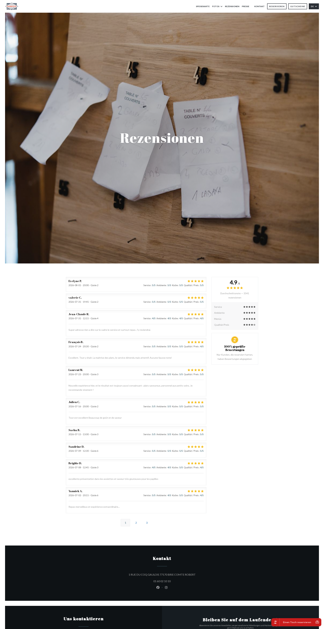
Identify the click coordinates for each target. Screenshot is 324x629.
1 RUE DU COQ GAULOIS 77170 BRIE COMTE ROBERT (177, 574)
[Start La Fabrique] (11, 6)
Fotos (215, 6)
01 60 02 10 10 (162, 581)
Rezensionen (232, 6)
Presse (245, 6)
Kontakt (259, 6)
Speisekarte (203, 6)
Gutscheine (297, 6)
